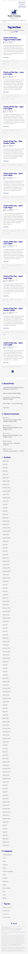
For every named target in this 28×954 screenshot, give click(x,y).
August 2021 (6, 661)
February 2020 (6, 721)
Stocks (4, 894)
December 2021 (6, 648)
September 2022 (6, 618)
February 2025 (6, 521)
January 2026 (6, 484)
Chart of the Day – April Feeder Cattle (13, 309)
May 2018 (5, 791)
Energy (4, 868)
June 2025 (5, 507)
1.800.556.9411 (17, 930)
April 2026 (5, 474)
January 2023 (6, 604)
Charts (3, 165)
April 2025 (5, 514)
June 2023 (5, 588)
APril (3, 265)
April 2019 (5, 755)
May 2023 (5, 591)
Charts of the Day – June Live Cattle (13, 73)
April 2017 (5, 835)
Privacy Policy (7, 917)
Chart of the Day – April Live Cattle (13, 174)
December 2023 (6, 568)
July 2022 (5, 624)
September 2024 (6, 537)
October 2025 (6, 494)
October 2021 (6, 654)
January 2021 (6, 685)
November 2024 (6, 531)
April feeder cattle (6, 332)
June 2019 (5, 748)
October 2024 (6, 534)
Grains (4, 874)
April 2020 (5, 715)
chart (13, 61)
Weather (5, 898)
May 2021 (5, 671)
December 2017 (6, 808)
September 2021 (6, 658)
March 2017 (5, 838)
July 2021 (5, 664)
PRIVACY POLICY (22, 2)
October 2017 (6, 815)
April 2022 (5, 634)
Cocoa (4, 858)
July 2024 (5, 544)
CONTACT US (22, 4)
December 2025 (6, 487)
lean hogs (8, 233)
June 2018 (5, 788)
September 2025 (6, 497)
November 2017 (6, 812)
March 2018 (5, 798)
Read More (6, 57)
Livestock (5, 878)
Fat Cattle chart (15, 96)
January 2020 (6, 725)
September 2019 (6, 738)
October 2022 (6, 614)
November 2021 (6, 651)
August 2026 (6, 461)
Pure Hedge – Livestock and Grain (13, 403)
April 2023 (5, 594)
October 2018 (6, 775)
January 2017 (6, 845)
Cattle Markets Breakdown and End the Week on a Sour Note (13, 388)
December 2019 (6, 728)
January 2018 (6, 805)
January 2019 (6, 765)
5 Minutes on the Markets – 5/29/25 (13, 451)
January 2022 (6, 644)
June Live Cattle (5, 98)
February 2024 (6, 561)
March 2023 (5, 598)
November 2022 (6, 611)
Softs (4, 891)
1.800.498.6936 (18, 929)
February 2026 (6, 481)
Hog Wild (6, 407)
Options (4, 884)
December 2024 (6, 527)
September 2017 (6, 818)
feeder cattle (13, 165)
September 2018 (6, 778)
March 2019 (5, 758)
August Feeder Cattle (6, 61)
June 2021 (5, 668)
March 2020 (5, 718)
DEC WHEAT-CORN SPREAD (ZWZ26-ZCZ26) (11, 398)
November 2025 (6, 491)
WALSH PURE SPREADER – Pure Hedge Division (12, 428)
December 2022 (6, 608)
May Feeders (20, 165)
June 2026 (5, 467)
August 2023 (6, 581)
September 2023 (6, 578)
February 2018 (6, 802)
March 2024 (5, 558)
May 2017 (5, 832)
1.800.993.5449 (8, 927)
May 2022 (5, 631)
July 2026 (5, 464)
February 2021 (6, 681)
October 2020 (6, 695)
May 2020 (5, 711)
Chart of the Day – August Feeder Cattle (12, 39)
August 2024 (6, 541)
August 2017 (6, 822)
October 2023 (6, 574)
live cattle (12, 98)
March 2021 (5, 678)
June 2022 (5, 628)
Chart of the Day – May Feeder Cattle (12, 142)
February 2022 (6, 641)
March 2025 (5, 517)
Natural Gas (5, 881)
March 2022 (5, 638)
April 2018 (5, 795)
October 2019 (6, 735)
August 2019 (6, 741)
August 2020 (6, 701)
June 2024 (5, 547)
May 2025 (5, 511)
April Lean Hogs (13, 231)
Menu (5, 21)
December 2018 (6, 768)
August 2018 (6, 781)
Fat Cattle (12, 130)
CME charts (8, 96)
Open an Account (8, 907)
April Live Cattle (5, 197)
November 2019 (6, 731)
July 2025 (5, 504)
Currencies (5, 864)
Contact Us (6, 914)
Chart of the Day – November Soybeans (11, 443)
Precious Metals (6, 888)
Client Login (7, 910)
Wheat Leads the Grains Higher (12, 393)
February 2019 (6, 761)
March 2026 (5, 477)
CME (17, 61)
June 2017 (5, 828)
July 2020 (5, 705)
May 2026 (5, 471)
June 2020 (5, 708)
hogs (3, 233)
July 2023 (5, 584)
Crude (4, 861)
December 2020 (6, 688)
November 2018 (6, 771)
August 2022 (6, 621)
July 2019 (5, 745)
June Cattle (18, 130)
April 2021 (5, 674)
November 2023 (6, 571)
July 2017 (5, 825)
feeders (3, 334)
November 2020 (6, 691)
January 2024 (6, 564)
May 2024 (5, 551)
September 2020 (6, 698)
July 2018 (5, 785)
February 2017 (6, 842)
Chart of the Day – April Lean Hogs (13, 207)
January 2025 (6, 524)
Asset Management (7, 854)
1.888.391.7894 (19, 928)
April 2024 (5, 554)
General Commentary (8, 42)
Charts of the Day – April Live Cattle (13, 108)
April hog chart (5, 231)
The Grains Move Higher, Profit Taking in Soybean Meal (12, 420)
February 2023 (6, 601)
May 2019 (5, 751)
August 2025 (6, 501)
